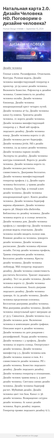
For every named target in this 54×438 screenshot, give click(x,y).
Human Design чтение (13, 28)
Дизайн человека (12, 67)
